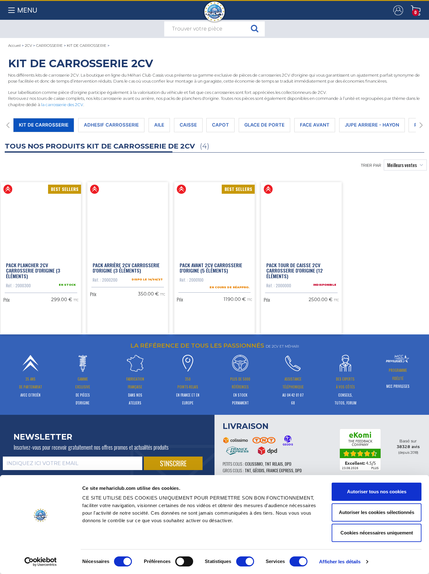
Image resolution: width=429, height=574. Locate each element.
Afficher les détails (340, 561)
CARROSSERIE (49, 45)
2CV (28, 45)
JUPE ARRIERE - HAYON (372, 125)
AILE (159, 125)
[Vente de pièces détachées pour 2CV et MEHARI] (214, 8)
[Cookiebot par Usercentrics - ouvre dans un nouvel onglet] (40, 561)
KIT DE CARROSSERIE (86, 45)
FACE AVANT (314, 125)
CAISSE (188, 125)
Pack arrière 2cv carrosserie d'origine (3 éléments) (126, 267)
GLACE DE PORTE (264, 125)
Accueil (14, 45)
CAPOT (220, 125)
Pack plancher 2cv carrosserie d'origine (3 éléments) (33, 270)
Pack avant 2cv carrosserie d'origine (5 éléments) (211, 267)
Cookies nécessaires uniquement (376, 532)
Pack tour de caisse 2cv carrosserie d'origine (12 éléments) (294, 270)
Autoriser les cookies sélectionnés (376, 512)
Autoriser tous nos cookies (376, 491)
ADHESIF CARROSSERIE (111, 125)
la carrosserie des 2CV (62, 104)
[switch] (184, 561)
